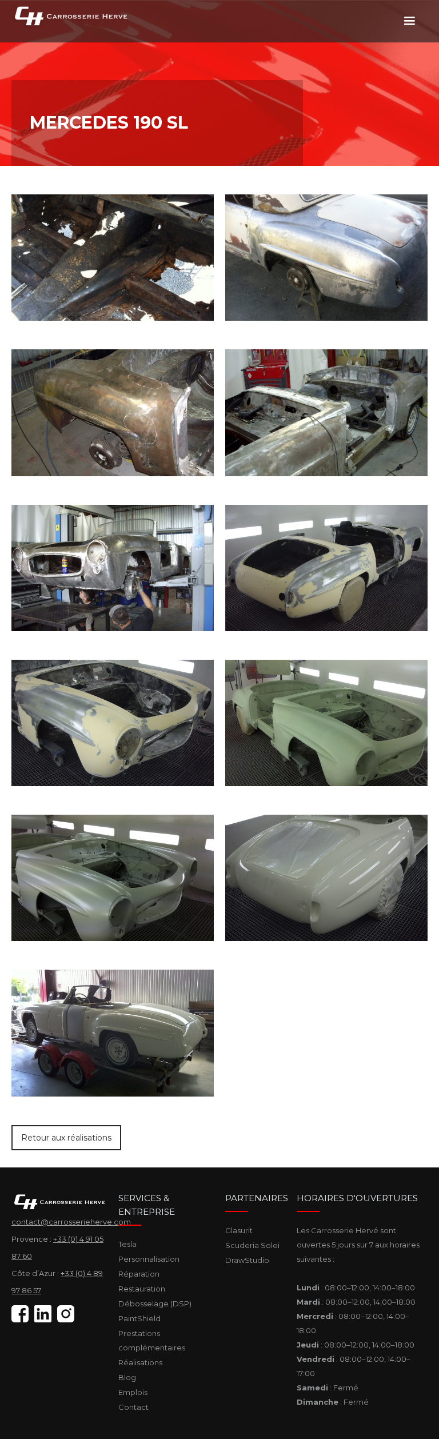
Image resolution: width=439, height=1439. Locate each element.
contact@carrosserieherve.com (71, 1221)
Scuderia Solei (252, 1245)
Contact (133, 1407)
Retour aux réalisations (66, 1138)
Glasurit (239, 1230)
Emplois (132, 1392)
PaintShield (139, 1318)
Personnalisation (148, 1258)
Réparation (138, 1273)
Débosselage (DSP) (154, 1303)
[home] (74, 15)
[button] (409, 21)
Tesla (127, 1244)
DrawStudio (247, 1260)
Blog (127, 1377)
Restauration (141, 1288)
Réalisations (140, 1362)
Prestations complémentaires (151, 1340)
